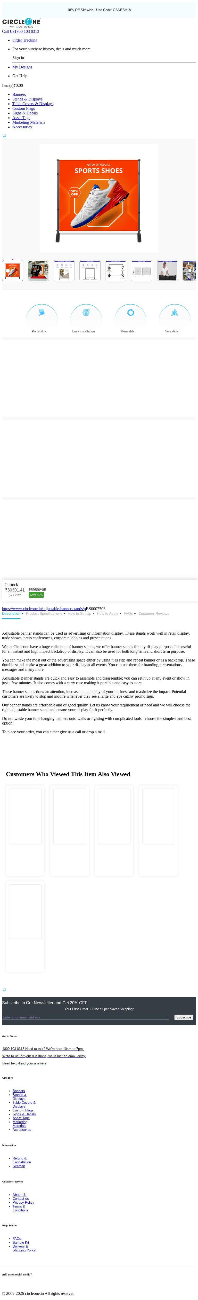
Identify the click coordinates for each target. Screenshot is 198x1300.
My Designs (22, 67)
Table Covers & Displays (32, 104)
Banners (19, 94)
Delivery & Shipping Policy (24, 1248)
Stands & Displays (27, 99)
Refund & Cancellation (22, 1160)
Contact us (21, 1199)
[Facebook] (3, 1284)
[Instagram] (12, 1284)
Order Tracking (24, 40)
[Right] (190, 271)
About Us (20, 1195)
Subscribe (183, 1017)
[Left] (8, 271)
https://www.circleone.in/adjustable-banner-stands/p (44, 608)
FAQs (17, 1239)
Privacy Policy (23, 1202)
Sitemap (19, 1166)
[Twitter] (6, 1284)
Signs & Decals (25, 113)
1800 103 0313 (20, 31)
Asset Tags (21, 117)
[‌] (25, 849)
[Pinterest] (9, 1284)
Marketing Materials (28, 122)
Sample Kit (21, 1242)
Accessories (22, 127)
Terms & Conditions (20, 1208)
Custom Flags (23, 108)
